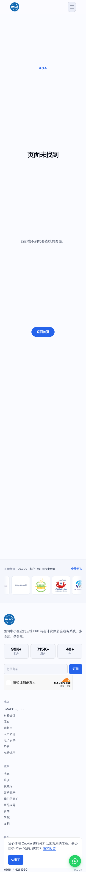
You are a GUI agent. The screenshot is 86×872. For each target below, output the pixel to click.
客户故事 (10, 792)
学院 (7, 817)
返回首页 (43, 332)
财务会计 (10, 715)
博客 (7, 774)
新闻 (7, 811)
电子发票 (10, 740)
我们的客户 (11, 799)
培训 (7, 780)
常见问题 (10, 805)
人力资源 (10, 734)
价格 (7, 747)
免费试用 (10, 753)
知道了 (15, 860)
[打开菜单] (72, 7)
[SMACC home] (14, 6)
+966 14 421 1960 (43, 870)
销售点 (8, 728)
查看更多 (76, 569)
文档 (7, 824)
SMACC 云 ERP (14, 709)
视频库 (8, 786)
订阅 (76, 669)
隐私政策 (49, 849)
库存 (7, 722)
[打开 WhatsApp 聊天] (75, 861)
